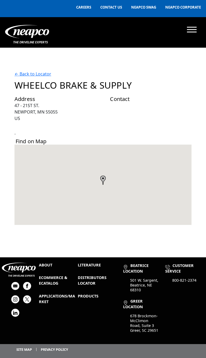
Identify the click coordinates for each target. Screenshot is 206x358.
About (45, 264)
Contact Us (111, 7)
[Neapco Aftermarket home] (27, 34)
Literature (89, 264)
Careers (83, 7)
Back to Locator (32, 74)
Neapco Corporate (183, 7)
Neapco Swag (143, 7)
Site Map (24, 349)
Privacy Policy (54, 349)
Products (88, 296)
